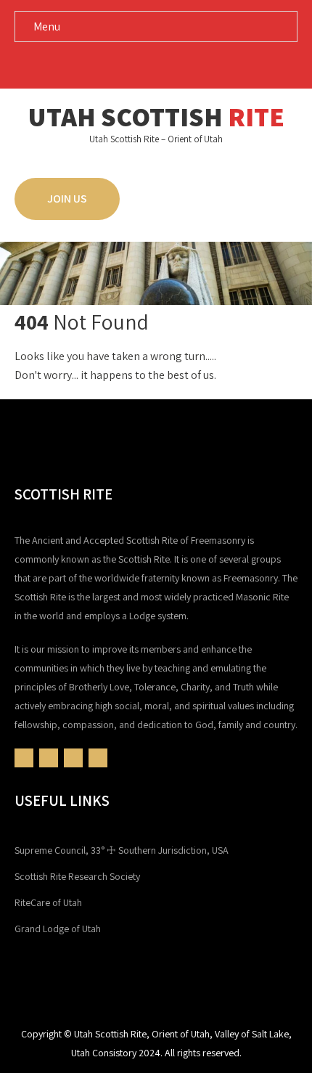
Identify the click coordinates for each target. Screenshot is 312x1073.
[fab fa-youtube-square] (142, 64)
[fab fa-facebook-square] (115, 64)
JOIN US (67, 198)
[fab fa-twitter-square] (170, 64)
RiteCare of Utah (48, 902)
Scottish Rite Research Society (77, 876)
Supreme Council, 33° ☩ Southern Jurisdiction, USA (122, 850)
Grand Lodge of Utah (58, 928)
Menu (46, 26)
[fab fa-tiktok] (197, 64)
